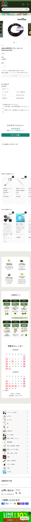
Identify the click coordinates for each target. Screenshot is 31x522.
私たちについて (4, 484)
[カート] (23, 4)
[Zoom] (24, 38)
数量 (2, 63)
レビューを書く (15, 135)
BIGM (3, 53)
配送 (7, 72)
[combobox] (15, 9)
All (2, 209)
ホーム (2, 45)
